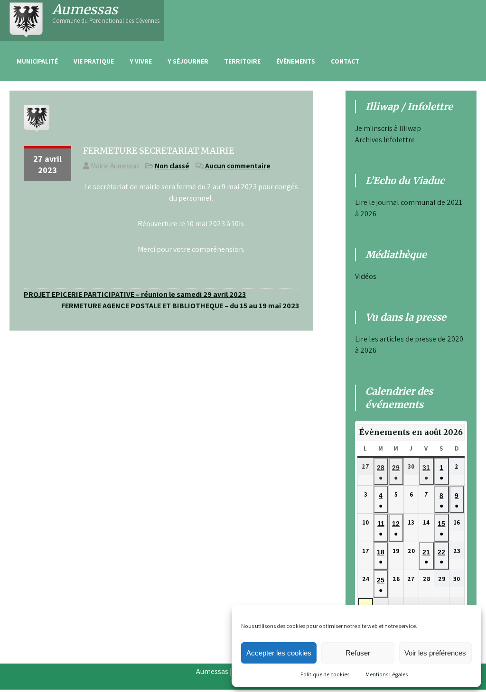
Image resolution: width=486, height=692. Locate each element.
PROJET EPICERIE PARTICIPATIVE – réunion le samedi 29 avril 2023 (135, 294)
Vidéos (365, 276)
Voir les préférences (435, 653)
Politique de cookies (324, 674)
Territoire (242, 61)
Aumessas (85, 9)
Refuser (358, 653)
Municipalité (37, 61)
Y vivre (141, 61)
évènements (295, 61)
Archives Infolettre (385, 140)
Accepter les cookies (278, 653)
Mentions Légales (386, 674)
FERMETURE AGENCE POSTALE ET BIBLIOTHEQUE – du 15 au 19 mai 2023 (180, 306)
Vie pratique (94, 61)
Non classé (172, 165)
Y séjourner (188, 61)
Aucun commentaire (238, 165)
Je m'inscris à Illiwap (388, 128)
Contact (345, 61)
